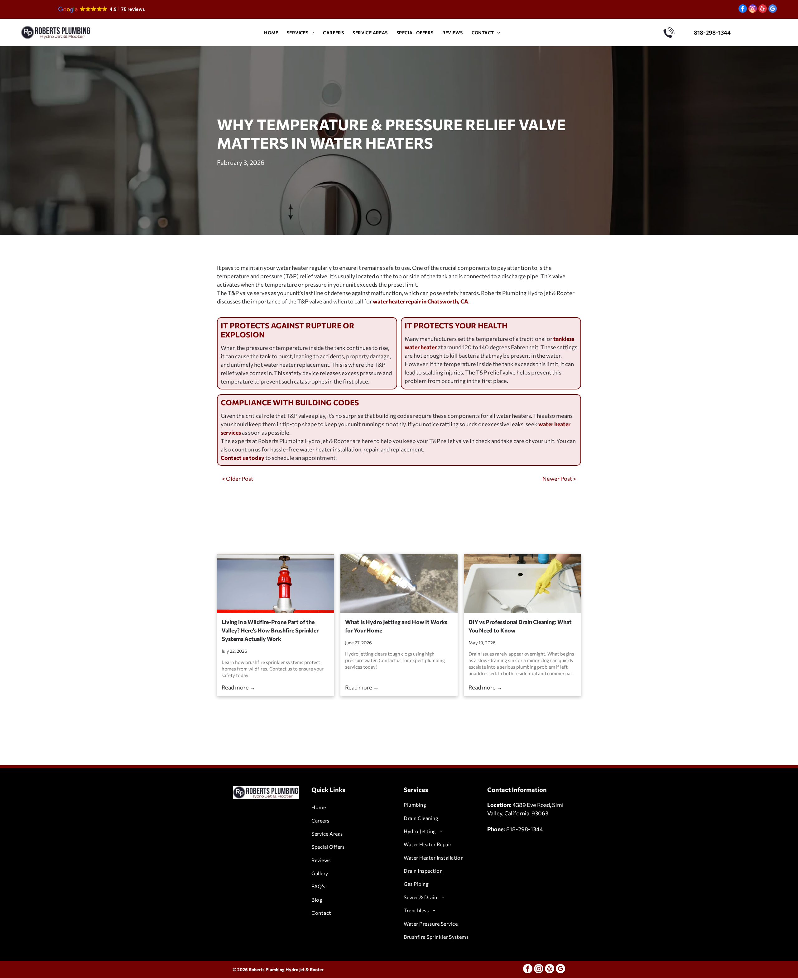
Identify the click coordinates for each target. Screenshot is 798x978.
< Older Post (237, 478)
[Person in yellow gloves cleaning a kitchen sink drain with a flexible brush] (522, 583)
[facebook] (742, 9)
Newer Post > (559, 478)
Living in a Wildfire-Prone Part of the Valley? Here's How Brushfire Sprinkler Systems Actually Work (270, 630)
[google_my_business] (772, 9)
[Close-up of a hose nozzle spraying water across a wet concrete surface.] (399, 583)
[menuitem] (271, 32)
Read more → (238, 687)
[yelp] (762, 9)
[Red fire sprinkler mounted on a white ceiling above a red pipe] (275, 583)
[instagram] (752, 9)
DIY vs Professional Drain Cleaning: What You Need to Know (520, 626)
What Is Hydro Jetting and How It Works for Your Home (396, 626)
